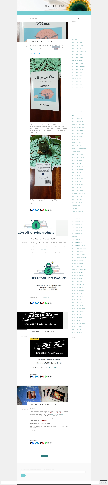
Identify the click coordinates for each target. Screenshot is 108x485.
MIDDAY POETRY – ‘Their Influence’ (78, 260)
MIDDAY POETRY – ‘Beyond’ (77, 175)
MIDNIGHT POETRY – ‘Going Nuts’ (78, 31)
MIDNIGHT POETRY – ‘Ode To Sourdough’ (79, 51)
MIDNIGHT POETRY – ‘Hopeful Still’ (78, 84)
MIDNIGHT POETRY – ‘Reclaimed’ (78, 305)
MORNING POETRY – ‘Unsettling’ (77, 99)
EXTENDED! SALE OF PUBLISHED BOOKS (42, 331)
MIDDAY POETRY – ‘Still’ (76, 320)
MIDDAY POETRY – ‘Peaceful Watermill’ (79, 96)
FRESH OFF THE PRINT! (76, 205)
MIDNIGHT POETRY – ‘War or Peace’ (78, 93)
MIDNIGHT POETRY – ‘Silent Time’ (78, 72)
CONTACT (63, 13)
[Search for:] (79, 21)
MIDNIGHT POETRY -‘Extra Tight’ (77, 233)
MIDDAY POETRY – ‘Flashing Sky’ (77, 111)
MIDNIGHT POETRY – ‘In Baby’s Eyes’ (78, 66)
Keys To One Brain (35, 49)
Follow (23, 475)
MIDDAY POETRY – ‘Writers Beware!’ (78, 127)
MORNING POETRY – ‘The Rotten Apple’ (79, 269)
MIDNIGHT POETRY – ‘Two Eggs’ (77, 121)
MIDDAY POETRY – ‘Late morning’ (78, 275)
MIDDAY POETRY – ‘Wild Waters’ (77, 317)
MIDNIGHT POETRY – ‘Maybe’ (77, 163)
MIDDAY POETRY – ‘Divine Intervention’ (79, 308)
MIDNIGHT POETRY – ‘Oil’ (76, 81)
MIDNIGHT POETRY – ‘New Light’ (77, 57)
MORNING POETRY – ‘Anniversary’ (78, 142)
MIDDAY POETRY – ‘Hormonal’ (77, 136)
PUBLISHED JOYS (75, 34)
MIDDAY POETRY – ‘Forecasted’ (77, 332)
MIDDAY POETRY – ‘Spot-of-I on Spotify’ (79, 215)
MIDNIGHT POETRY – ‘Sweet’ (77, 75)
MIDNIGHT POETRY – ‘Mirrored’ (77, 130)
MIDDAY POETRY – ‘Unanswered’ (77, 90)
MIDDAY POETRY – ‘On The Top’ (77, 287)
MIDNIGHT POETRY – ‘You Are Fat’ (78, 221)
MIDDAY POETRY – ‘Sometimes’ (77, 263)
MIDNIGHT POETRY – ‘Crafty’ (77, 54)
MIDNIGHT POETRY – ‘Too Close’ (77, 296)
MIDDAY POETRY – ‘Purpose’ (77, 60)
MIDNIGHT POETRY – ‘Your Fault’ (77, 118)
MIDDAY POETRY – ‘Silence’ (76, 78)
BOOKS (41, 13)
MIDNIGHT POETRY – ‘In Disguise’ (78, 190)
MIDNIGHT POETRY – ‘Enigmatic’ (77, 87)
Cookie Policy (22, 482)
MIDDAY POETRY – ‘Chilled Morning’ (78, 290)
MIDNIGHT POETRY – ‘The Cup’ (77, 145)
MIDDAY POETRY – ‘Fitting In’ (77, 236)
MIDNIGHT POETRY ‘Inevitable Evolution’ (79, 248)
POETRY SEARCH (70, 13)
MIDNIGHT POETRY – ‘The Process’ (78, 311)
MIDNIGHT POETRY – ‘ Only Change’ (78, 284)
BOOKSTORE (43, 249)
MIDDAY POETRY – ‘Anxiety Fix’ (77, 105)
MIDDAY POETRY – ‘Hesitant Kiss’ (77, 293)
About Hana (55, 13)
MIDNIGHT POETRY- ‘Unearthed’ (77, 251)
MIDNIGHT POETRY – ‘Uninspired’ (78, 42)
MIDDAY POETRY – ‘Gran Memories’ (78, 157)
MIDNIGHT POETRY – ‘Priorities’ (77, 196)
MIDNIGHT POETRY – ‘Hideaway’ (77, 154)
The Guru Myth (74, 208)
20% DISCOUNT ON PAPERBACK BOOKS (42, 239)
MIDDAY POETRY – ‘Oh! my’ (76, 181)
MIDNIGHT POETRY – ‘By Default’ (77, 302)
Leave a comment (24, 243)
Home (36, 13)
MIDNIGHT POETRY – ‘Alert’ (76, 329)
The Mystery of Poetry (76, 151)
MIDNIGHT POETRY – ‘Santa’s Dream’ (78, 108)
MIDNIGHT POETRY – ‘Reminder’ (77, 69)
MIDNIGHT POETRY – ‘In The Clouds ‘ (78, 133)
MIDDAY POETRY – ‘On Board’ (77, 278)
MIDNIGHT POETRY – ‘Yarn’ (76, 187)
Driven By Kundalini (55, 414)
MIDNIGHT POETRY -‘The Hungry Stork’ (78, 254)
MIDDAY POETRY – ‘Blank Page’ (77, 169)
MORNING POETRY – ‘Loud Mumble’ (78, 230)
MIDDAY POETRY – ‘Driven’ (76, 314)
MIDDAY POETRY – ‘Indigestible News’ (78, 323)
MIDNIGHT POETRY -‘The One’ (77, 281)
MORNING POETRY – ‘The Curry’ (77, 239)
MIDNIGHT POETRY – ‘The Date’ (77, 242)
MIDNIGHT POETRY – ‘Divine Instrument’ (79, 257)
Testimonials (48, 13)
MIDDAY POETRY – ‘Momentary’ (77, 272)
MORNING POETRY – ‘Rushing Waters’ (78, 218)
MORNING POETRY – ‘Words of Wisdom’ (79, 148)
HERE (51, 423)
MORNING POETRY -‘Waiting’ (77, 326)
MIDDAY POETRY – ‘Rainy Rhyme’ (77, 160)
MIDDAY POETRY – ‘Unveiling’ (77, 299)
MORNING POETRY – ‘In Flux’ (77, 202)
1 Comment (26, 46)
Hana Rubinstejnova (54, 6)
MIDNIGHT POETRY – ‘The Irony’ (77, 48)
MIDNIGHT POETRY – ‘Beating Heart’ (78, 245)
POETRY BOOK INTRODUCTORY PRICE (41, 41)
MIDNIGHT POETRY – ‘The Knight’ (78, 63)
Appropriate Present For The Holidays (43, 405)
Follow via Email (54, 466)
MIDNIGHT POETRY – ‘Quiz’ (76, 172)
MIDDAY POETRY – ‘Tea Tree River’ (78, 178)
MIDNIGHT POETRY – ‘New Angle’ (78, 45)
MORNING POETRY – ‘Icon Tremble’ (78, 124)
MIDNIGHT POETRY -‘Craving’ (77, 266)
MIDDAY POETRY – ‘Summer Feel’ (78, 184)
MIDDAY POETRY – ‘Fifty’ (76, 139)
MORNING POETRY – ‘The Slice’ (77, 227)
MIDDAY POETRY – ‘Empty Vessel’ (78, 166)
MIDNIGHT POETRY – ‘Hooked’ (77, 199)
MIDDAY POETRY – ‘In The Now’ (77, 102)
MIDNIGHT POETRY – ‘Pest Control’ (78, 224)
